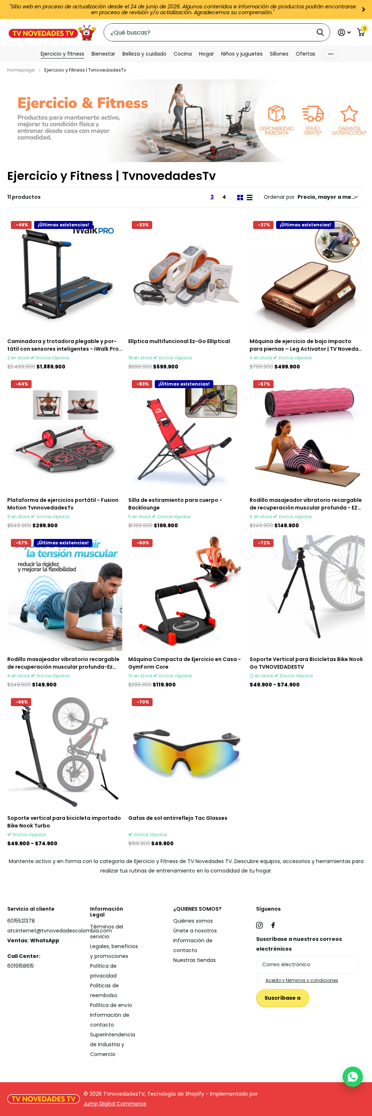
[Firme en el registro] (344, 32)
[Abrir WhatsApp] (353, 1077)
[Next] (363, 9)
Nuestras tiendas (194, 960)
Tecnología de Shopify (175, 1093)
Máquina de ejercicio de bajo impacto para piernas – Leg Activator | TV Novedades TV (305, 345)
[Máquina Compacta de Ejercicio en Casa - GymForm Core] (185, 592)
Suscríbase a (283, 998)
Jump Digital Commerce (115, 1103)
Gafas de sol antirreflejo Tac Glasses (177, 818)
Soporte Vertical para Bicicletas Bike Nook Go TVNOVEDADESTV (306, 663)
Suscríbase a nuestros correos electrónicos (299, 943)
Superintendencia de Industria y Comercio (112, 1044)
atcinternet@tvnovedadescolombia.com (59, 930)
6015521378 (21, 920)
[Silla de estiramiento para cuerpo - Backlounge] (185, 434)
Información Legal (106, 911)
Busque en (320, 32)
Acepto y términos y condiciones (302, 980)
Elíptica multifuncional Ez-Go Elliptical (179, 341)
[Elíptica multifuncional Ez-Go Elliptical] (185, 275)
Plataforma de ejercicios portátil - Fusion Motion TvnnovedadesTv (62, 503)
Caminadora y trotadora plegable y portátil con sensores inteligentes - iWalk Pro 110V (63, 345)
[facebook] (273, 925)
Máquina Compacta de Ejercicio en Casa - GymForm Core (184, 663)
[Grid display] (240, 197)
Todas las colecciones (62, 54)
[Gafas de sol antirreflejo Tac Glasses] (185, 752)
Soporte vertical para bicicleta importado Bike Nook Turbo (64, 821)
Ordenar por (279, 197)
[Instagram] (259, 925)
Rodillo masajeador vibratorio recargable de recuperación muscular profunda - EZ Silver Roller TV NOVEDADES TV (306, 504)
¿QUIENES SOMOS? (197, 908)
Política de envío (111, 1005)
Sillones (279, 53)
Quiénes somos (193, 920)
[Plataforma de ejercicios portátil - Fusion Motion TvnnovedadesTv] (64, 434)
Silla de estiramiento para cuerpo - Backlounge (175, 503)
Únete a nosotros (195, 930)
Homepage (21, 70)
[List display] (249, 197)
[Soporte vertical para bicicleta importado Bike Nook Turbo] (64, 752)
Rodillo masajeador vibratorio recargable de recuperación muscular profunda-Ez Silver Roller (63, 663)
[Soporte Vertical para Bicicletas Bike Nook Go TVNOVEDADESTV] (307, 592)
